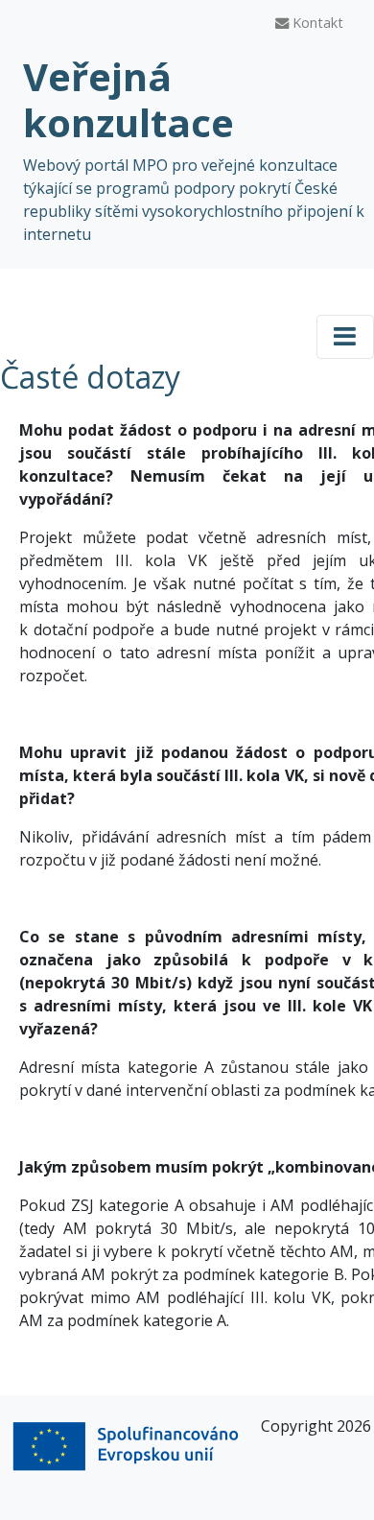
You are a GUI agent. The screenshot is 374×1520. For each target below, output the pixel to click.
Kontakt (316, 22)
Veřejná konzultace (128, 99)
